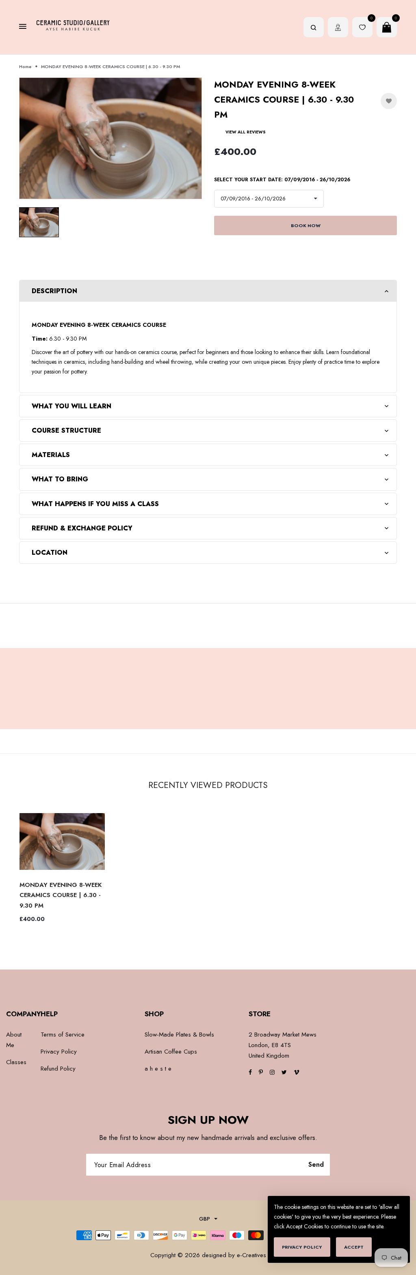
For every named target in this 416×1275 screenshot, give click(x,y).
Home (25, 66)
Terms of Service (62, 1034)
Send (317, 1164)
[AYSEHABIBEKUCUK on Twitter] (284, 1072)
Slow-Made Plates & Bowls (179, 1034)
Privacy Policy (59, 1051)
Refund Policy (58, 1068)
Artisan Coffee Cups (171, 1051)
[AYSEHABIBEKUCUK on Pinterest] (261, 1072)
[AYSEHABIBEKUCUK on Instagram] (272, 1072)
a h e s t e (158, 1068)
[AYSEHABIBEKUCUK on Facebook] (250, 1072)
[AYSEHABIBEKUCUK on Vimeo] (296, 1072)
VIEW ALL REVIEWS (245, 132)
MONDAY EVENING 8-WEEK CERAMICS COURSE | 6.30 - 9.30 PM (61, 895)
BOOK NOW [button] (306, 225)
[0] (362, 28)
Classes (16, 1062)
